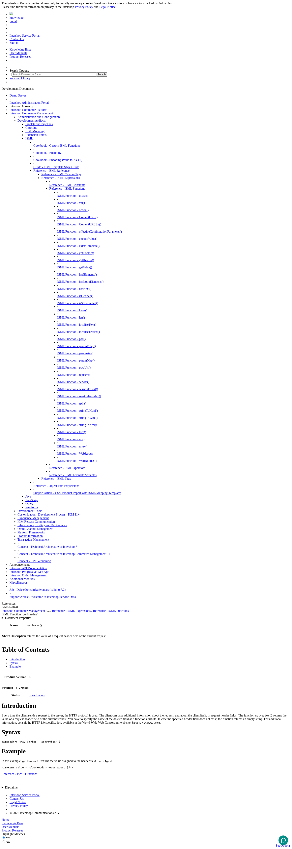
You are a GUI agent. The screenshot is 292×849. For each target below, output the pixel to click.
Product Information (30, 536)
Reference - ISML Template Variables (73, 475)
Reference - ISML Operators (67, 468)
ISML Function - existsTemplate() (78, 246)
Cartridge (31, 127)
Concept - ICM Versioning (34, 561)
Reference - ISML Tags (56, 478)
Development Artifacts (31, 120)
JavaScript (31, 500)
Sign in (14, 42)
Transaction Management (33, 539)
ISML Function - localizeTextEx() (78, 331)
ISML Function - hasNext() (74, 288)
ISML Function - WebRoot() (75, 453)
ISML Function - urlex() (72, 446)
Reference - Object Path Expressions (56, 485)
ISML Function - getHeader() (75, 260)
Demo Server (18, 95)
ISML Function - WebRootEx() (77, 460)
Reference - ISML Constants (67, 185)
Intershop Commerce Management (31, 113)
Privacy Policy (84, 7)
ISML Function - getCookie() (75, 253)
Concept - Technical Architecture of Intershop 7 (47, 546)
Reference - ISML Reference (51, 170)
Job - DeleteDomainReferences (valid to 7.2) (38, 589)
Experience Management (33, 518)
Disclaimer (11, 787)
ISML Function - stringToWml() (77, 417)
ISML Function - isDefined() (75, 296)
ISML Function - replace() (73, 374)
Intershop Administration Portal (29, 102)
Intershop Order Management (28, 575)
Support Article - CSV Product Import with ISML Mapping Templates (77, 493)
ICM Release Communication (36, 521)
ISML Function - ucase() (72, 195)
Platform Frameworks (31, 532)
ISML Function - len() (71, 317)
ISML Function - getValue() (74, 267)
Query (29, 503)
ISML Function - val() (71, 203)
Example (15, 666)
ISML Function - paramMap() (76, 360)
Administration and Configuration (38, 117)
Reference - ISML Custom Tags (61, 174)
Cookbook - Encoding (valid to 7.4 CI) (57, 160)
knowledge (16, 17)
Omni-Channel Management (35, 528)
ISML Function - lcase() (72, 310)
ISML (29, 138)
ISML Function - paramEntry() (76, 346)
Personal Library (20, 78)
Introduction (17, 659)
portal (13, 21)
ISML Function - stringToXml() (77, 425)
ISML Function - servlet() (73, 382)
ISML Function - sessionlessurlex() (79, 396)
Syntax (14, 663)
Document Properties (18, 618)
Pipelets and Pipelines (39, 124)
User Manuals (18, 53)
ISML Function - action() (73, 210)
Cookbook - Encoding (47, 152)
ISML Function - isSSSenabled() (77, 303)
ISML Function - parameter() (75, 353)
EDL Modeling (34, 131)
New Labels (37, 695)
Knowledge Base (20, 49)
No (8, 842)
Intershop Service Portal (25, 35)
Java (28, 496)
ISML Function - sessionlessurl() (77, 389)
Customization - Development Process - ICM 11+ (48, 514)
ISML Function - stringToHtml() (77, 410)
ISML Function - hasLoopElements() (80, 281)
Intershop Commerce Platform (28, 109)
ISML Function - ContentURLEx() (79, 224)
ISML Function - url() (70, 439)
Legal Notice (107, 7)
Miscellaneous (18, 582)
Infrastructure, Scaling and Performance (42, 525)
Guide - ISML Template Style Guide (56, 167)
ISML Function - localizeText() (76, 324)
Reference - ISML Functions (67, 188)
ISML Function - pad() (71, 339)
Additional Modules (22, 579)
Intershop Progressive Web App (29, 571)
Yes (8, 838)
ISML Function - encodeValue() (77, 238)
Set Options (283, 845)
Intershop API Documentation (28, 568)
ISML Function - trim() (71, 432)
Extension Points (35, 134)
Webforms (31, 507)
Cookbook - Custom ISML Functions (56, 145)
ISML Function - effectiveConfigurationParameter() (89, 231)
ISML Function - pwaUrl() (74, 367)
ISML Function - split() (71, 403)
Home (5, 819)
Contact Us (17, 39)
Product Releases (20, 56)
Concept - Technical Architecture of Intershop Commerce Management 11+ (64, 554)
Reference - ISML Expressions (60, 177)
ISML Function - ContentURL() (77, 217)
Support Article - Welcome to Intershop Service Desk (43, 596)
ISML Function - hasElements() (77, 274)
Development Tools (29, 511)
